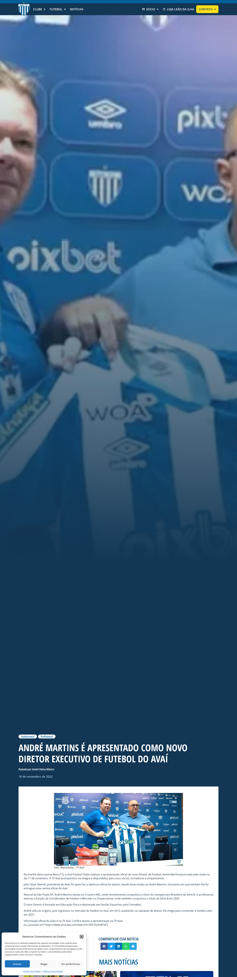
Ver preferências (70, 964)
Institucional (27, 736)
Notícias (76, 9)
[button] (81, 936)
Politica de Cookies (32, 971)
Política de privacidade (52, 971)
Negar (44, 964)
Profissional (47, 736)
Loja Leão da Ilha (180, 9)
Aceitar (17, 964)
